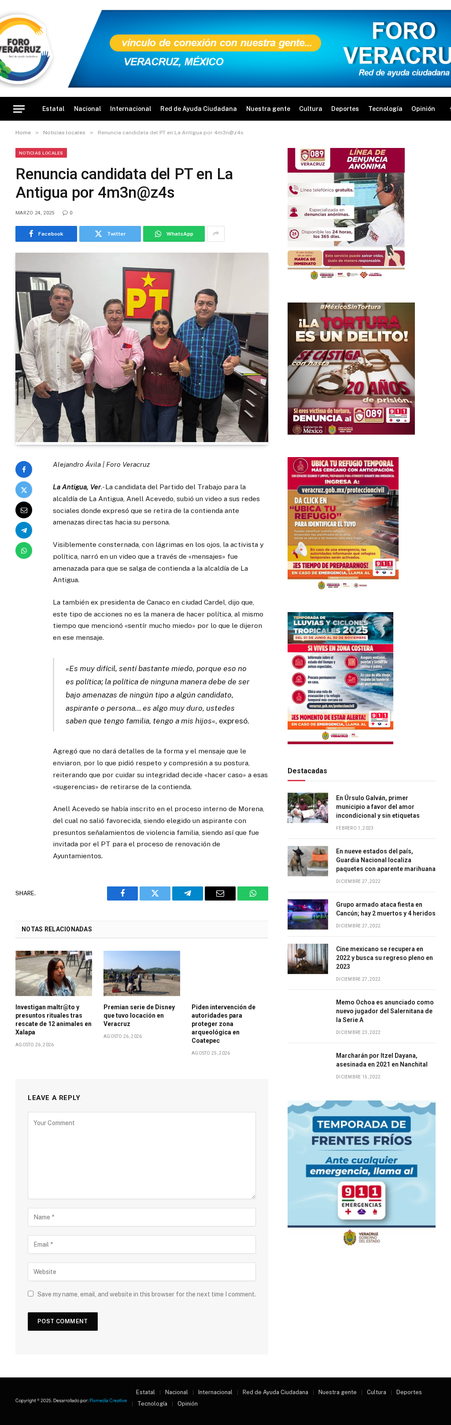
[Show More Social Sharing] (216, 234)
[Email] (23, 510)
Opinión (423, 108)
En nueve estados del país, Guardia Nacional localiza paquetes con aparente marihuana (386, 860)
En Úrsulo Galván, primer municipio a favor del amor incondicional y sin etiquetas (378, 806)
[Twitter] (23, 489)
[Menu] (19, 109)
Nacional (87, 108)
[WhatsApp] (23, 550)
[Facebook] (23, 469)
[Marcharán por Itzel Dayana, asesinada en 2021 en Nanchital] (308, 1065)
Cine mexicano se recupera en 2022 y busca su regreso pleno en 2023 (384, 957)
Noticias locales (41, 152)
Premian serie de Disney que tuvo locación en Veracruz (139, 1015)
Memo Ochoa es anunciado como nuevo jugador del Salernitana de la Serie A (385, 1011)
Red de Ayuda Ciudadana (198, 108)
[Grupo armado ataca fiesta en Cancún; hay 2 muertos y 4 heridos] (308, 914)
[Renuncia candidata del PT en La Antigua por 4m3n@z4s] (141, 439)
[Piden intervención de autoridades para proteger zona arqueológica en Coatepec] (230, 974)
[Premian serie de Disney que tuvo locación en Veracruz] (142, 974)
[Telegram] (23, 530)
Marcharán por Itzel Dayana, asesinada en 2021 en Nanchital (382, 1060)
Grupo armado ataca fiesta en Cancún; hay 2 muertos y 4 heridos (386, 909)
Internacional (131, 108)
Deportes (345, 108)
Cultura (310, 108)
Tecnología (385, 108)
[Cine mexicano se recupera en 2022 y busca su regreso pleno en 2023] (308, 959)
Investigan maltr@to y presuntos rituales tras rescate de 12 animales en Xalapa (53, 1020)
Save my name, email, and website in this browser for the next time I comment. (146, 1294)
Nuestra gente (268, 108)
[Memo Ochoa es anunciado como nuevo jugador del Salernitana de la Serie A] (308, 1012)
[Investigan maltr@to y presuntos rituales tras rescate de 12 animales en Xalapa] (53, 974)
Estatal (53, 108)
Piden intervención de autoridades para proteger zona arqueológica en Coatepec (223, 1024)
